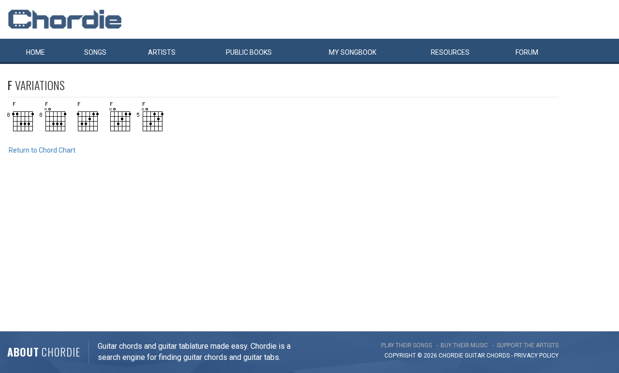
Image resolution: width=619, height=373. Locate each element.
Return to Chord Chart (42, 150)
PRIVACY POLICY (536, 355)
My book (352, 52)
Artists (162, 52)
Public (249, 52)
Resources (450, 52)
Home (35, 52)
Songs (95, 52)
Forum (527, 52)
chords (498, 355)
